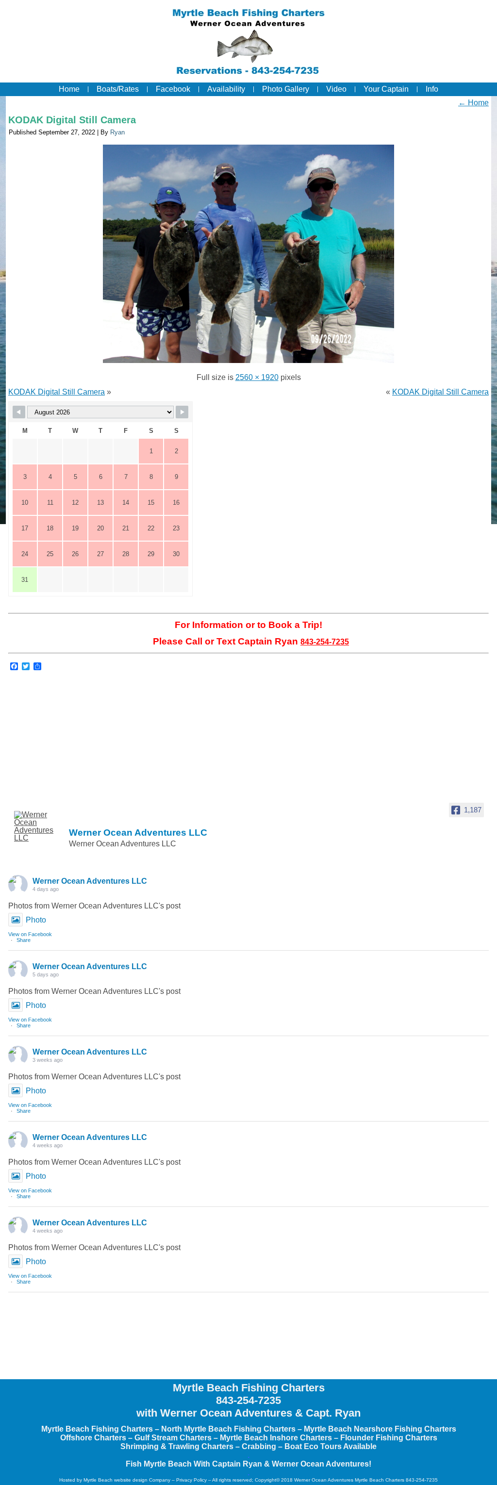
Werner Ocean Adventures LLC (90, 881)
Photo (36, 920)
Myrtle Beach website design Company (126, 1480)
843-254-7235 (324, 642)
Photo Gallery (285, 89)
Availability (226, 89)
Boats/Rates (118, 89)
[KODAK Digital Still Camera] (248, 363)
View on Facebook (30, 934)
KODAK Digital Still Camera (72, 120)
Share (24, 940)
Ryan (117, 132)
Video (336, 89)
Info (432, 89)
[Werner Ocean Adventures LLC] (38, 826)
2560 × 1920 (257, 377)
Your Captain (386, 89)
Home (69, 89)
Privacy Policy (191, 1480)
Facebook (173, 89)
